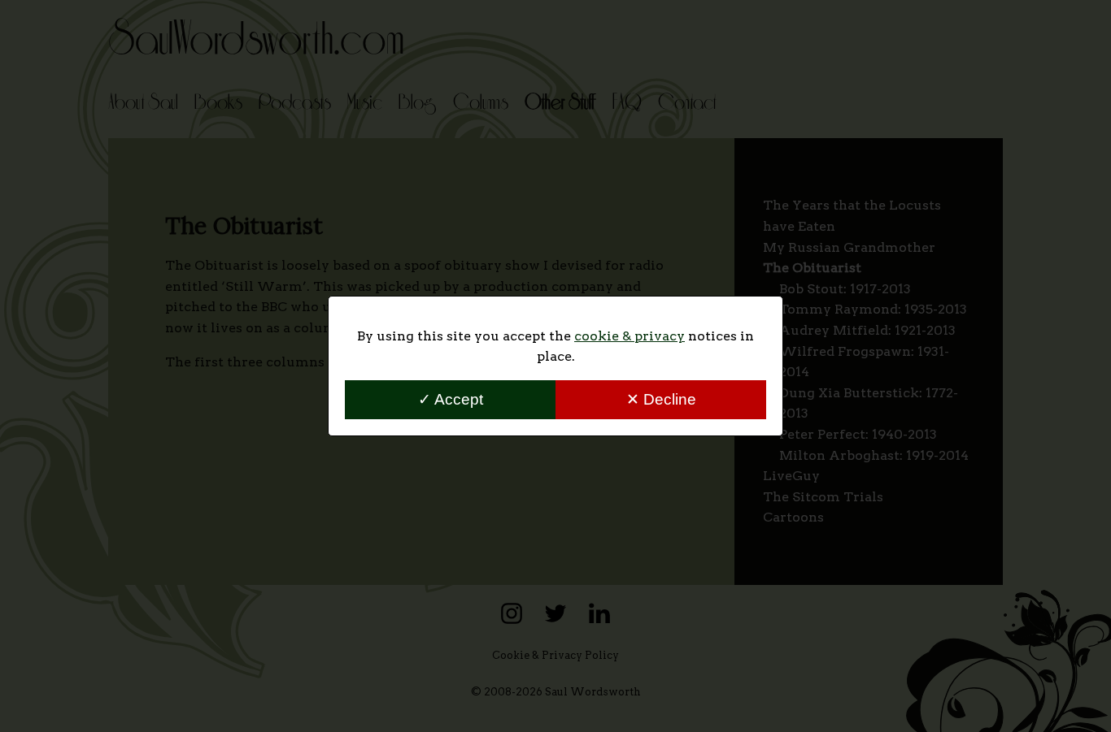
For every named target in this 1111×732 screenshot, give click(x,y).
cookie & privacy (629, 336)
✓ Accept (450, 399)
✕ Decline (661, 399)
